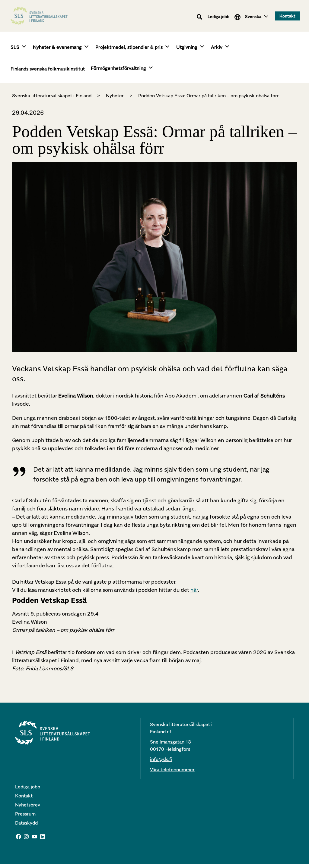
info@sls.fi (161, 759)
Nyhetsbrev (27, 805)
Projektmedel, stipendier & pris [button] (129, 47)
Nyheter (115, 95)
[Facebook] (18, 836)
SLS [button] (15, 47)
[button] (200, 17)
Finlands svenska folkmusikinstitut (48, 69)
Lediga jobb (218, 16)
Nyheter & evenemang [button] (57, 47)
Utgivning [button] (186, 47)
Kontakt (24, 796)
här (194, 590)
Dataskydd (26, 823)
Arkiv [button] (216, 47)
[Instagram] (26, 836)
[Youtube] (34, 836)
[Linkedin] (42, 836)
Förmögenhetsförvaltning (118, 68)
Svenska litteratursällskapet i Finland (51, 95)
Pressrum (25, 814)
